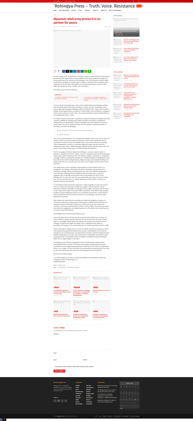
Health (77, 399)
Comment (56, 334)
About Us (95, 10)
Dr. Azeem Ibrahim (61, 267)
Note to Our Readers (115, 10)
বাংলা (96, 416)
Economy (78, 395)
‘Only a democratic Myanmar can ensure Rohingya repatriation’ (131, 50)
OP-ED (80, 10)
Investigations (90, 387)
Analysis (78, 385)
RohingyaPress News (61, 416)
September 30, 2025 (58, 295)
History (73, 10)
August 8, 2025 (57, 26)
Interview (88, 385)
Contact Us (103, 10)
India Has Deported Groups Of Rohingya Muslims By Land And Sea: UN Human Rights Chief (126, 31)
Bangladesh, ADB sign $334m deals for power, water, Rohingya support (131, 106)
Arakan (77, 387)
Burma (56, 311)
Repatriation (89, 397)
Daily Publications (64, 10)
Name (55, 353)
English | (58, 1)
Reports (87, 10)
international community (73, 267)
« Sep (121, 408)
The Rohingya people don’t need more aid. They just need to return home (62, 292)
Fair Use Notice (125, 416)
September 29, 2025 (97, 294)
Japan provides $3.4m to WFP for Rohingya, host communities (131, 114)
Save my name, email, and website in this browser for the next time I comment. (74, 366)
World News (89, 404)
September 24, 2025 (78, 319)
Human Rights (79, 404)
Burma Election (79, 391)
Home (55, 10)
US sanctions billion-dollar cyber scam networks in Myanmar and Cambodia (131, 58)
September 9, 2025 (119, 35)
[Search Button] (139, 5)
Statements (89, 401)
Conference (76, 287)
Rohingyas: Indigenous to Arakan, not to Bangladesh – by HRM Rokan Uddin (81, 316)
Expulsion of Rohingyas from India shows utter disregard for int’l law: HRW (131, 41)
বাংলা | (55, 1)
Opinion (59, 14)
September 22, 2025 (97, 319)
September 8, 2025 (128, 53)
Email (55, 360)
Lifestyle (88, 389)
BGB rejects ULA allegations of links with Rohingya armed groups (131, 76)
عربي (62, 1)
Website (85, 359)
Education (78, 397)
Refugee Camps (90, 393)
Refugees (88, 395)
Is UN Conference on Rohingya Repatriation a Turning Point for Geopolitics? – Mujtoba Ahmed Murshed (95, 99)
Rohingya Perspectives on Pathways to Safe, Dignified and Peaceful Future (100, 316)
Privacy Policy (117, 416)
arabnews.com (61, 265)
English (104, 416)
